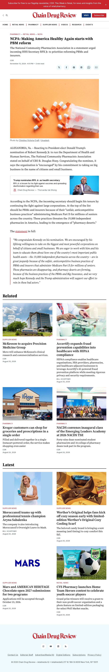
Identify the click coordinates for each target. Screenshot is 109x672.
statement (21, 231)
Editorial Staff (26, 655)
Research (76, 25)
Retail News (18, 25)
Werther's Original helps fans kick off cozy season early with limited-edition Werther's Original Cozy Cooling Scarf (81, 518)
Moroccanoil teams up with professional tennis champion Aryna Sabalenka (24, 516)
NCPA (40, 34)
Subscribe (99, 15)
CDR (12, 60)
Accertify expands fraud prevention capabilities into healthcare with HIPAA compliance (76, 349)
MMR (86, 15)
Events (89, 25)
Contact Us (13, 655)
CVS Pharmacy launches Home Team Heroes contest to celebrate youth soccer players (80, 590)
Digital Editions (63, 655)
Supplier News (50, 25)
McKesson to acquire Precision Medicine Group (24, 345)
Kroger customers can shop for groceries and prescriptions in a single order (25, 431)
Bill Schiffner (64, 379)
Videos (64, 25)
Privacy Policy (94, 655)
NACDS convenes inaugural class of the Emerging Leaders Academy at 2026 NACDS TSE (81, 431)
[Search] (7, 15)
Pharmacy (33, 25)
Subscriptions (79, 655)
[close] (106, 5)
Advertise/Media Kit (44, 655)
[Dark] (4, 15)
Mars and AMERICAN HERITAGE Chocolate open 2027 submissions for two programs (27, 590)
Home (5, 25)
